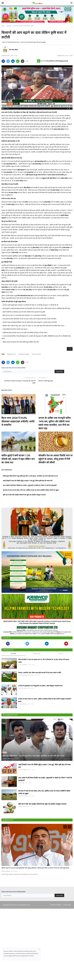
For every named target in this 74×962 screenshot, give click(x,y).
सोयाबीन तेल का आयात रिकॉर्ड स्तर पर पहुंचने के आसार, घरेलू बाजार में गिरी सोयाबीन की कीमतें (55, 459)
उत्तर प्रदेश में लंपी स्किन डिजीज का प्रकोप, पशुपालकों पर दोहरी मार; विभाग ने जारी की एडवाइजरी (30, 485)
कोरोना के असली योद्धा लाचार (45, 381)
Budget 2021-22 (11, 354)
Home (2, 26)
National (9, 26)
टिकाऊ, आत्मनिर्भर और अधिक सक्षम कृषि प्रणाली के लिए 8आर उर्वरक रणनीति (39, 671)
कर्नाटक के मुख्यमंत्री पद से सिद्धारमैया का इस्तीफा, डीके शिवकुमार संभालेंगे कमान (40, 684)
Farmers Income (36, 354)
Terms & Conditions (55, 903)
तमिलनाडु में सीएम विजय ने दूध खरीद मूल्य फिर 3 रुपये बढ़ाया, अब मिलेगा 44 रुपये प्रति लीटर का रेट (31, 476)
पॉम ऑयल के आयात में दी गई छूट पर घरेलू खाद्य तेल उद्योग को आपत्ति (19, 382)
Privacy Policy (67, 903)
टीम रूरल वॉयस (13, 50)
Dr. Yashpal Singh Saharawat (25, 673)
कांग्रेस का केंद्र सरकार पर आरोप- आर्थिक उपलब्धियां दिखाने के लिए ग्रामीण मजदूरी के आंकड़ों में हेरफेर (44, 698)
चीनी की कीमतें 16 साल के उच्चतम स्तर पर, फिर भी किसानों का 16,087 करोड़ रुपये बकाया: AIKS (43, 659)
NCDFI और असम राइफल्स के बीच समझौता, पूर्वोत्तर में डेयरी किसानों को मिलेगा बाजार (25, 866)
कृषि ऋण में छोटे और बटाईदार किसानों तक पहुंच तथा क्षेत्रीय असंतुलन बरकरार (24, 495)
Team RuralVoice (22, 663)
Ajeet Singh (21, 781)
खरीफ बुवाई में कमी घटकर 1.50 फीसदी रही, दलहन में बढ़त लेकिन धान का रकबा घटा (18, 459)
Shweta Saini (21, 804)
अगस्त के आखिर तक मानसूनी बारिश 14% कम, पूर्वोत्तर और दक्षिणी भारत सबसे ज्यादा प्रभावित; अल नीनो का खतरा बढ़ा (54, 423)
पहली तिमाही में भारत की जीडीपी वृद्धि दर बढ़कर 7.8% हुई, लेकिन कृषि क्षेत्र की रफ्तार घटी (27, 481)
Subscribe (59, 371)
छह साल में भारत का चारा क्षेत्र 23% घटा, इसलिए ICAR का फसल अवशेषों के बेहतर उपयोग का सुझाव (31, 490)
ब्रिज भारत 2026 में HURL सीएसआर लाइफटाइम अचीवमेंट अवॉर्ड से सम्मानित (17, 421)
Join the (54, 61)
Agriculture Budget (24, 354)
